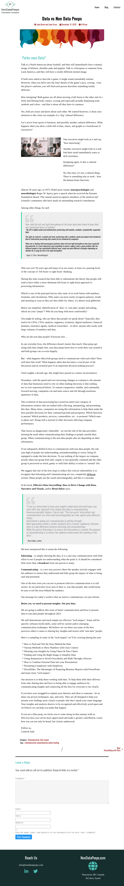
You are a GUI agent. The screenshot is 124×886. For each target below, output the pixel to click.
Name (18, 809)
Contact (117, 7)
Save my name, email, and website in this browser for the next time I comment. (55, 832)
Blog (106, 7)
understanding (53, 742)
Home (97, 7)
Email (18, 816)
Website (19, 823)
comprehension (42, 742)
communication (31, 742)
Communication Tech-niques (38, 739)
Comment (20, 778)
